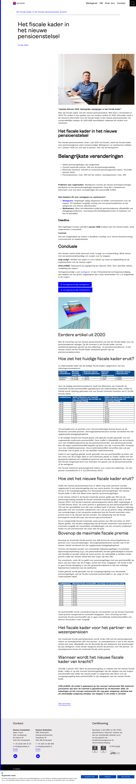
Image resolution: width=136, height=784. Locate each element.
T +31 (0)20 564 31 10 (22, 744)
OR (101, 3)
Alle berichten (64, 704)
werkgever (85, 272)
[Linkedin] (38, 756)
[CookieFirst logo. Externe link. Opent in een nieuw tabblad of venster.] (2, 773)
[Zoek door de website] (133, 3)
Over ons (110, 3)
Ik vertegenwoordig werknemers (75, 290)
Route (15, 749)
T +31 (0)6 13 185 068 (45, 744)
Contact (121, 3)
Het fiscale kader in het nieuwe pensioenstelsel (37, 12)
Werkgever (91, 3)
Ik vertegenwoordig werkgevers (74, 284)
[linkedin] (15, 756)
